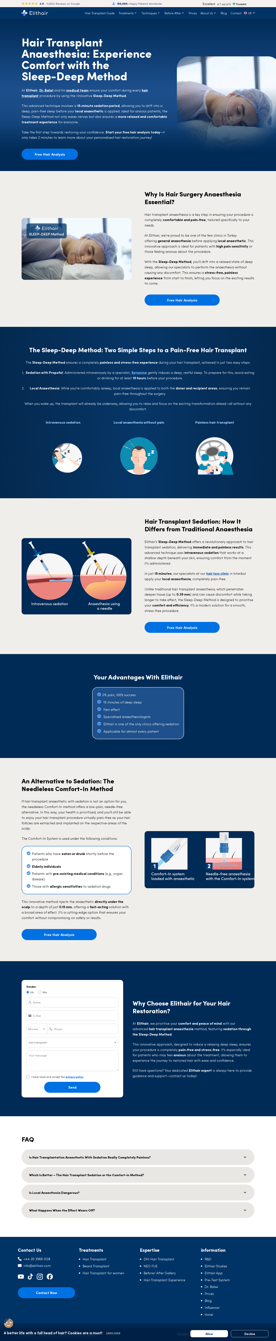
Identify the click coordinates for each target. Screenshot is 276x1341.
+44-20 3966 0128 (36, 1258)
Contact (236, 13)
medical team (77, 90)
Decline (249, 1334)
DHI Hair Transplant (159, 1259)
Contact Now (46, 1292)
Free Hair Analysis (50, 154)
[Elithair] (35, 13)
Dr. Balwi (211, 1286)
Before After (172, 13)
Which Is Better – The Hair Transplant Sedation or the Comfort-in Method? (86, 1175)
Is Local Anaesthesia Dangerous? (54, 1192)
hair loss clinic (217, 573)
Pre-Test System (217, 1279)
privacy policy (74, 1077)
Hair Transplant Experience (164, 1279)
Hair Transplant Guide (100, 13)
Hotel (209, 1314)
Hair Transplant (94, 1259)
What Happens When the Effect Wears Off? (62, 1210)
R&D (208, 1259)
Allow (209, 1334)
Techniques (149, 13)
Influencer (212, 1307)
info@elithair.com (37, 1265)
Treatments (126, 13)
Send (72, 1087)
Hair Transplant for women (103, 1273)
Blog (224, 13)
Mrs (44, 992)
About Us (207, 13)
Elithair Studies (216, 1266)
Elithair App (214, 1273)
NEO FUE (151, 1266)
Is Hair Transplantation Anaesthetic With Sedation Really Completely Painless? (90, 1157)
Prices (193, 13)
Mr (32, 992)
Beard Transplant (96, 1266)
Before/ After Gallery (160, 1273)
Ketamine (139, 372)
